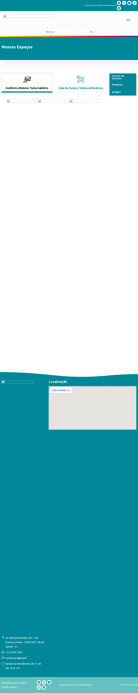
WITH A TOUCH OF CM (129, 685)
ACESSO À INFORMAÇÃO (106, 5)
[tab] (27, 83)
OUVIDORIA (89, 5)
